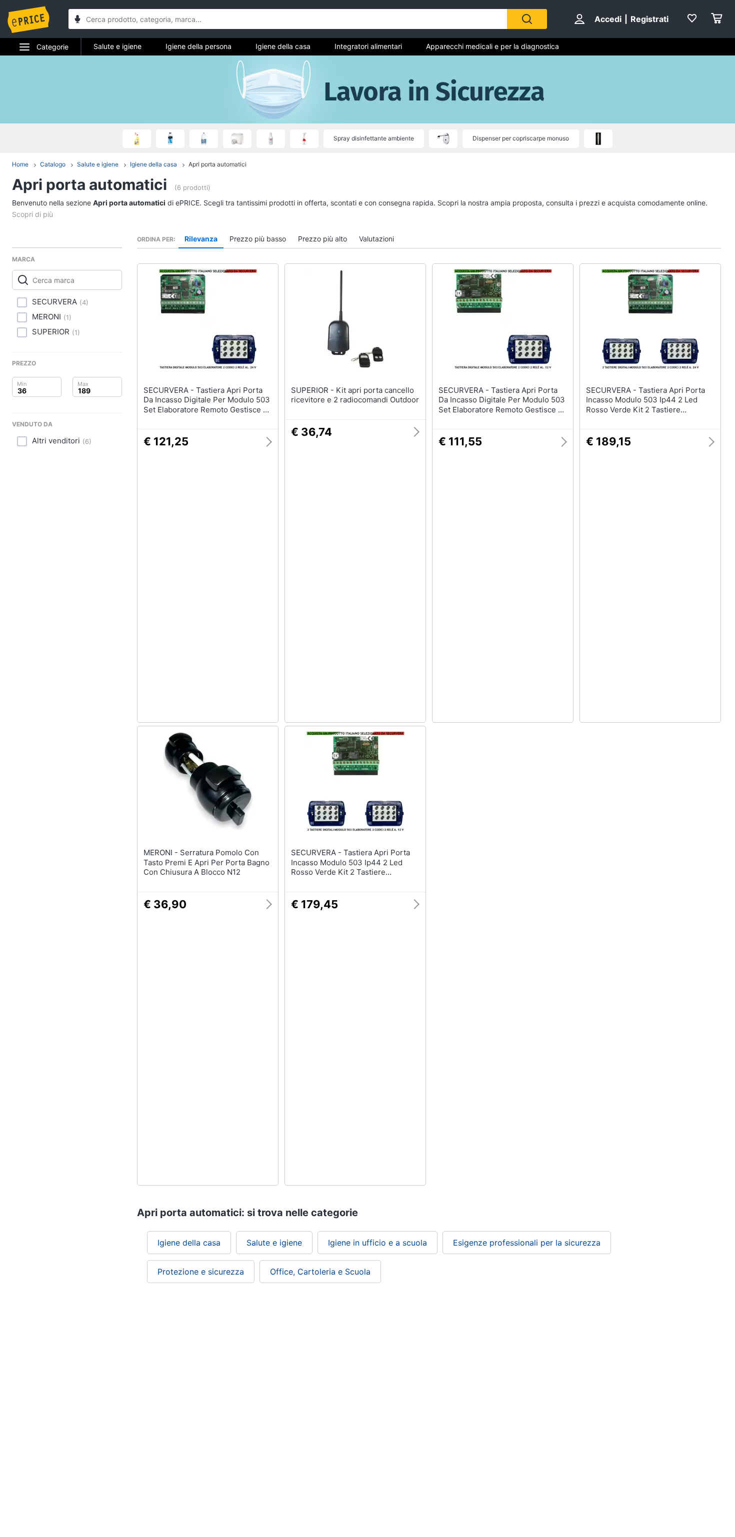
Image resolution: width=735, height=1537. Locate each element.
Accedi (608, 19)
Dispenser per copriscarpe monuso (520, 138)
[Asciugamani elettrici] (237, 138)
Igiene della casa (283, 46)
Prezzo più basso (258, 238)
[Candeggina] (204, 138)
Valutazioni (376, 238)
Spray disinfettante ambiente (374, 138)
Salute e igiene (118, 46)
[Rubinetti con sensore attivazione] (443, 138)
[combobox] (287, 19)
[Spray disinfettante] (304, 138)
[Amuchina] (136, 138)
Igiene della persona (199, 46)
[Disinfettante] (270, 138)
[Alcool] (170, 138)
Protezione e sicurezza (201, 1272)
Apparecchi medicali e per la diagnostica (492, 46)
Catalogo (53, 164)
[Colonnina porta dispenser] (598, 138)
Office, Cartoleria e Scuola (320, 1272)
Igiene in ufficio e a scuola (377, 1243)
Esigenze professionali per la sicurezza (526, 1243)
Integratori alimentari (368, 46)
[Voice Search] (78, 20)
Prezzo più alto (322, 238)
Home (20, 164)
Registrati (649, 19)
